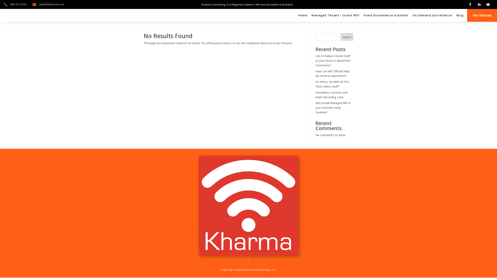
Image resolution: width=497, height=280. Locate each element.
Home (302, 15)
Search (347, 37)
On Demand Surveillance (432, 15)
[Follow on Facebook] (470, 4)
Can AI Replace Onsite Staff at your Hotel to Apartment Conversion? (333, 60)
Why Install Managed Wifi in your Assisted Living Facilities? (333, 107)
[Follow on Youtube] (488, 4)
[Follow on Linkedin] (479, 4)
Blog (460, 15)
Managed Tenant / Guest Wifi (336, 15)
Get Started (482, 15)
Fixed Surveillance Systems (386, 15)
